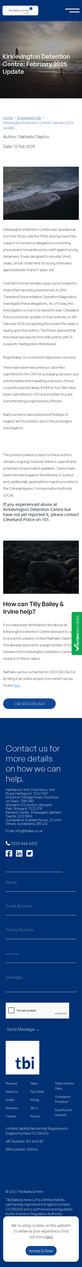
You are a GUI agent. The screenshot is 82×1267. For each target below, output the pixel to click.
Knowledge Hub (29, 118)
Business (12, 1108)
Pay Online (37, 1091)
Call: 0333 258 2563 (30, 704)
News (34, 1083)
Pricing (34, 1100)
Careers (11, 1116)
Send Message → (23, 1029)
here (49, 1236)
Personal (11, 1083)
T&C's (34, 1108)
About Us (12, 1091)
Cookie (10, 1100)
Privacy (35, 1116)
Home (8, 118)
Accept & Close (41, 1251)
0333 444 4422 (23, 843)
